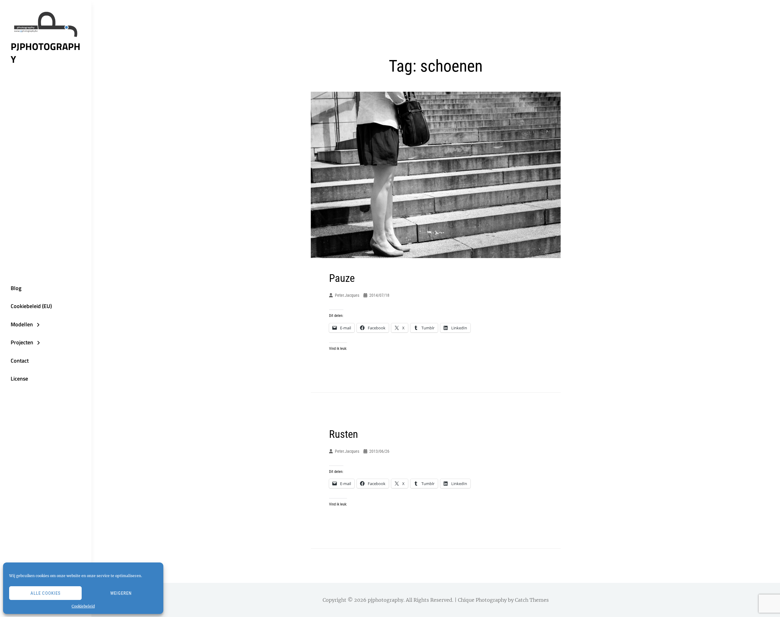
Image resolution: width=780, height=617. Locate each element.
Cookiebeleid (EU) (31, 306)
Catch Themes (532, 600)
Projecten (22, 342)
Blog (16, 288)
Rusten (343, 434)
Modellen (22, 324)
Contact (20, 360)
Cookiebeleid (83, 606)
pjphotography (45, 52)
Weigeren (121, 593)
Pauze (342, 278)
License (19, 378)
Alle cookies (45, 593)
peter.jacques (347, 295)
